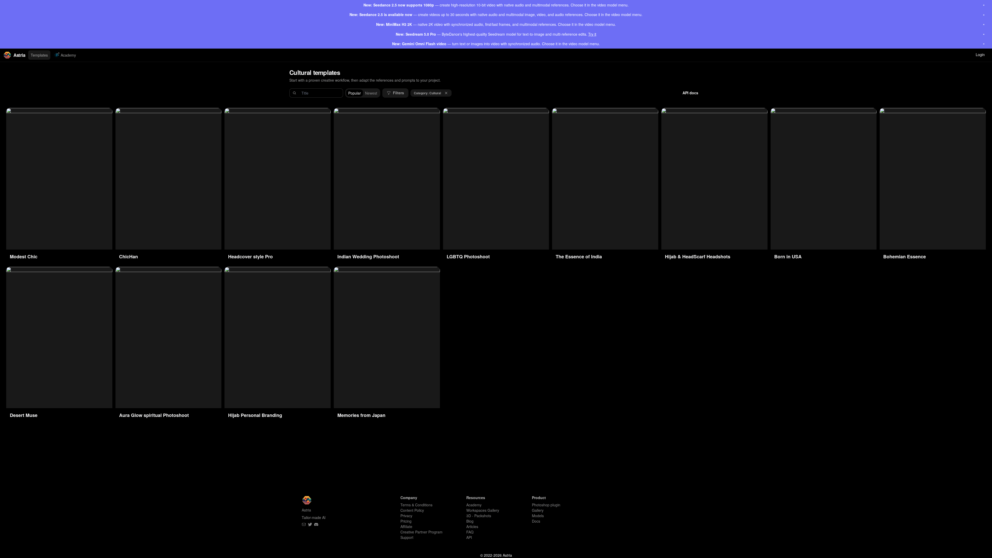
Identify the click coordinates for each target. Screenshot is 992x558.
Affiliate (406, 526)
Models (538, 515)
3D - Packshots (478, 515)
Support (406, 537)
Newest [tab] (371, 93)
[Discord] (316, 524)
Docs (536, 521)
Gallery (538, 510)
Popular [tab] (354, 93)
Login (980, 54)
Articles (472, 526)
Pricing (406, 521)
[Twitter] (310, 524)
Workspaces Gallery (482, 510)
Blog (470, 521)
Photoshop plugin (546, 504)
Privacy (406, 515)
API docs (690, 92)
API (469, 537)
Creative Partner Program (421, 531)
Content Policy (412, 510)
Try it (592, 34)
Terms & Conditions (416, 504)
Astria (19, 55)
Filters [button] (398, 92)
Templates (39, 55)
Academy (68, 55)
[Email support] (304, 524)
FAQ (470, 531)
